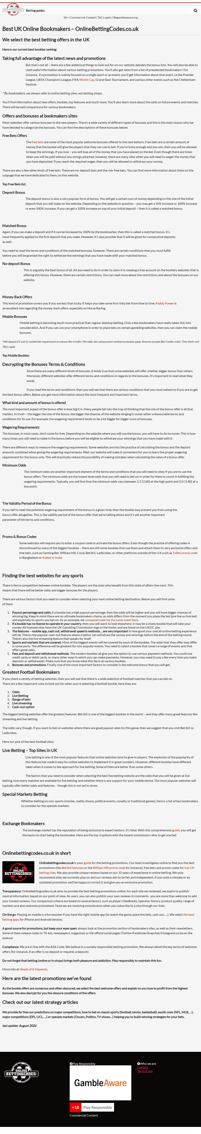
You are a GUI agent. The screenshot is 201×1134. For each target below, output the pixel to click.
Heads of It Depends (33, 969)
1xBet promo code (185, 553)
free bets (38, 142)
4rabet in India (52, 557)
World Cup (86, 79)
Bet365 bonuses (73, 867)
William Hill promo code (109, 867)
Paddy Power (165, 303)
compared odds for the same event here (111, 620)
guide (176, 830)
